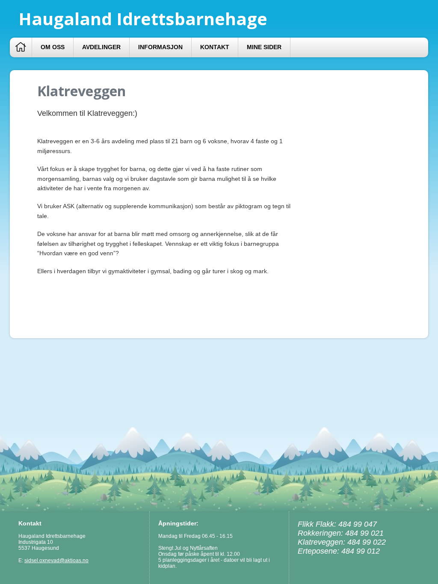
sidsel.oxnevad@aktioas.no (56, 560)
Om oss (53, 47)
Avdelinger (101, 47)
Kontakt (214, 47)
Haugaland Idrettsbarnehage (142, 18)
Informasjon (160, 47)
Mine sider (264, 47)
